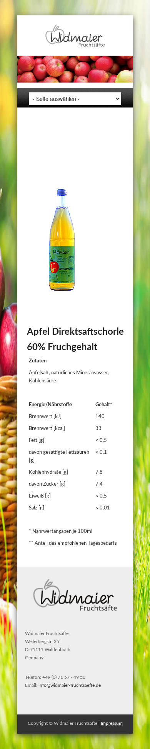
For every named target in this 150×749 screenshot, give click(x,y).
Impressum (112, 723)
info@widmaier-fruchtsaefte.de (69, 685)
